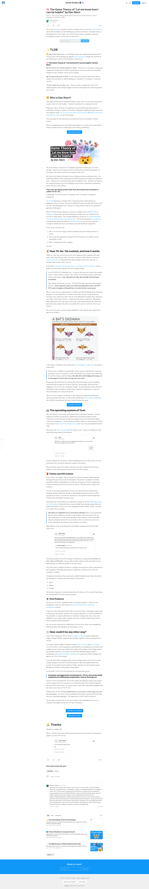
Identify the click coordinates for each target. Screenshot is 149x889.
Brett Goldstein (54, 20)
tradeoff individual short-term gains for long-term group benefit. (73, 218)
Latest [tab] (52, 815)
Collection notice (85, 878)
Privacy (74, 878)
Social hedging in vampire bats (85, 365)
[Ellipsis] (102, 785)
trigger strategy (78, 636)
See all (49, 854)
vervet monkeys (89, 398)
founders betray (72, 424)
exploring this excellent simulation (65, 654)
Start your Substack (70, 882)
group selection (96, 219)
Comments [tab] (50, 771)
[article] (74, 823)
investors (62, 424)
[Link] (44, 49)
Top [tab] (48, 815)
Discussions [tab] (58, 815)
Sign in (144, 3)
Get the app (82, 882)
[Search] (126, 2)
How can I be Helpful (64, 430)
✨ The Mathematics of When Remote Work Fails (63, 844)
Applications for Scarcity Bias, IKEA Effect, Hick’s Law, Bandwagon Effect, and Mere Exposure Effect (66, 834)
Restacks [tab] (56, 771)
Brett (54, 29)
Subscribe (136, 3)
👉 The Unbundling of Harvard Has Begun (61, 820)
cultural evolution (76, 221)
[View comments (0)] (61, 850)
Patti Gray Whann (54, 785)
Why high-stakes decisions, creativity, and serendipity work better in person (66, 846)
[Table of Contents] (2, 444)
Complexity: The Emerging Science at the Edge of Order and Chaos (74, 266)
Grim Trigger (94, 644)
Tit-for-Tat (49, 201)
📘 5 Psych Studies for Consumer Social (60, 832)
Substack (66, 885)
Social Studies (96, 29)
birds (99, 398)
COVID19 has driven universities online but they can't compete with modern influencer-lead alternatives (66, 822)
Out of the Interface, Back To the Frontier (73, 112)
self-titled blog (79, 57)
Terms (78, 878)
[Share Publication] (129, 2)
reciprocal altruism (52, 260)
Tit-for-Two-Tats (82, 644)
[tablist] (53, 771)
